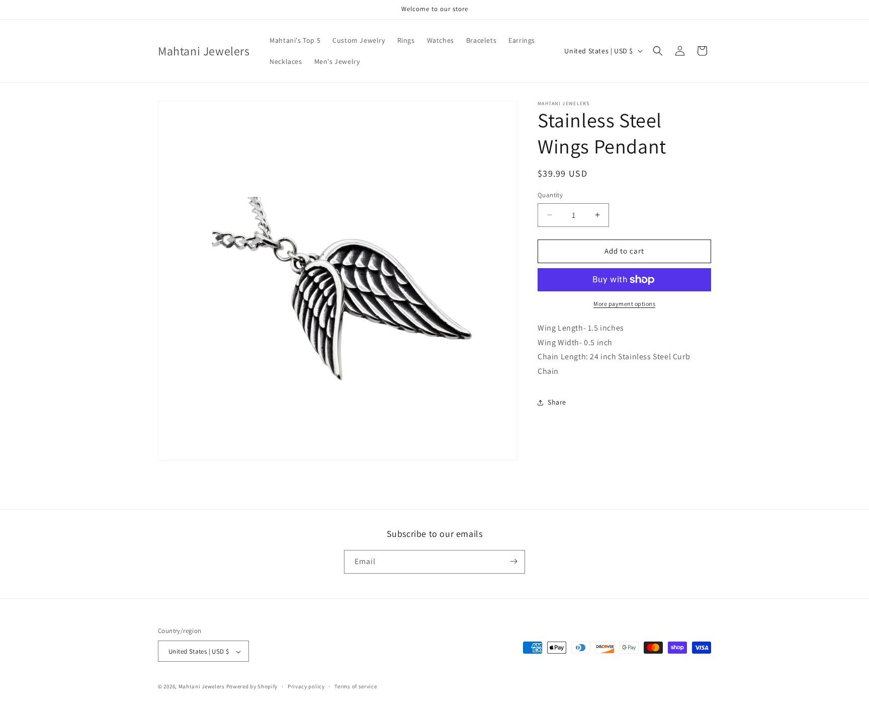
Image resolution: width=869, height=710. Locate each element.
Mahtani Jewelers (202, 686)
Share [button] (557, 402)
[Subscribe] (513, 561)
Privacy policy (306, 686)
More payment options (624, 303)
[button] (658, 51)
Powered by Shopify (252, 686)
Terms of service (355, 686)
